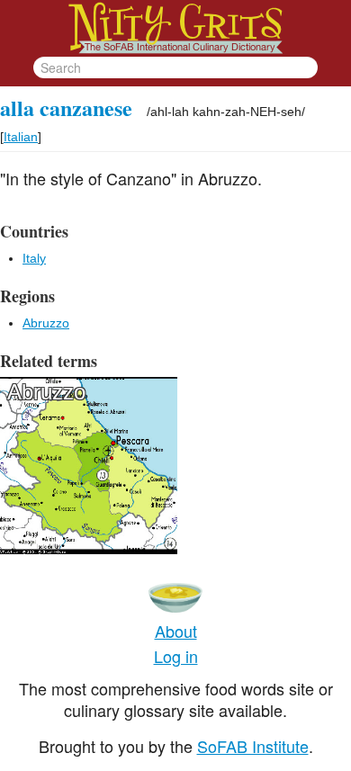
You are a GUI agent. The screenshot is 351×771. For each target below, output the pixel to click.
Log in (176, 656)
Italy (34, 258)
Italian (21, 137)
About (176, 630)
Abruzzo (45, 323)
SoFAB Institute (253, 746)
